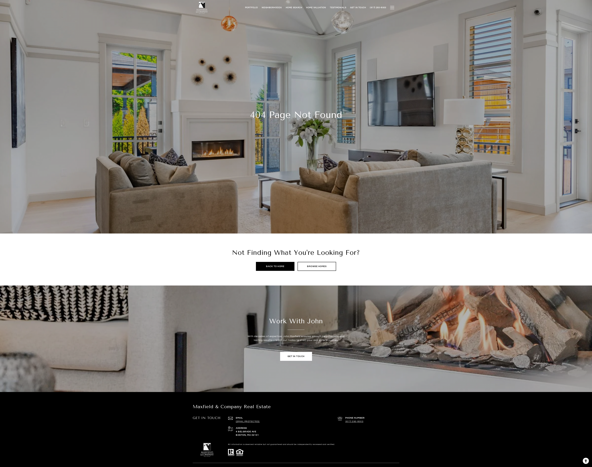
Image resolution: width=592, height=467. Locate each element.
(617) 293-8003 (354, 421)
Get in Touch (296, 356)
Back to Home (275, 266)
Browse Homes (317, 266)
